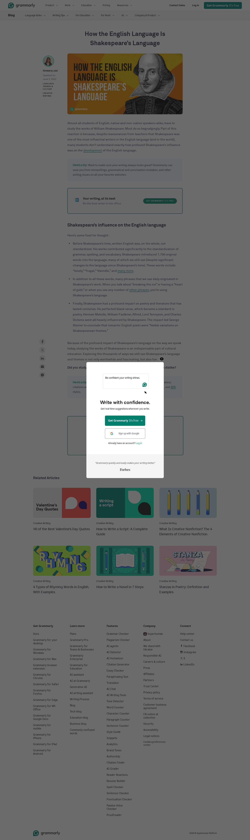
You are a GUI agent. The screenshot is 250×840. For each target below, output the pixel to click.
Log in (139, 443)
